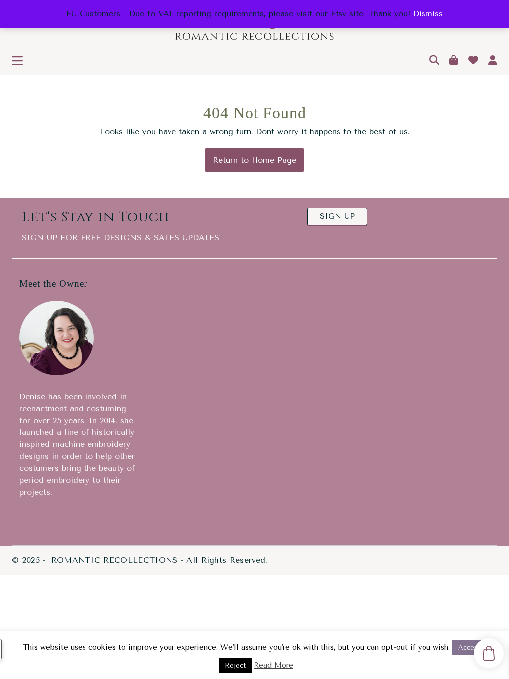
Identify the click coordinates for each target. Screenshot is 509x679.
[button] (17, 61)
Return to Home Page (250, 156)
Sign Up (337, 216)
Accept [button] (469, 647)
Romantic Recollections (114, 560)
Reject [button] (235, 665)
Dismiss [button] (428, 13)
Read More (273, 665)
